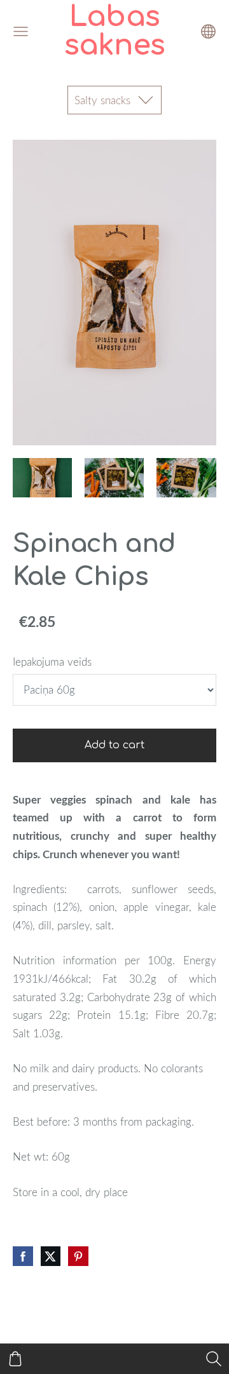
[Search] (213, 1359)
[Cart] (15, 1359)
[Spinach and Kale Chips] (42, 477)
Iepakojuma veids (52, 661)
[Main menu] (20, 31)
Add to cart (114, 745)
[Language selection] (208, 31)
